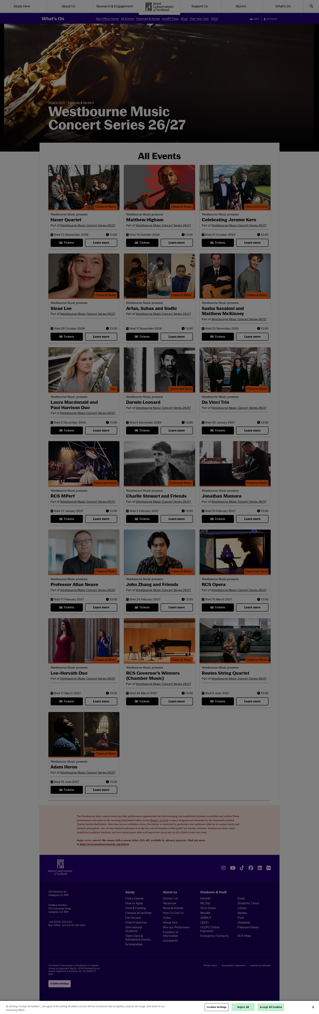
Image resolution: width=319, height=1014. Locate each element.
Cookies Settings (216, 1007)
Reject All (243, 1007)
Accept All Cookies (271, 1007)
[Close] (313, 1007)
